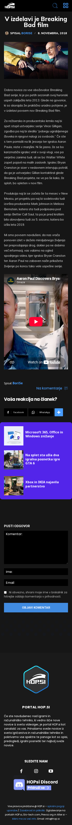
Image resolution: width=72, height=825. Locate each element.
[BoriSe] (7, 33)
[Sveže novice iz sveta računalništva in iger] (23, 5)
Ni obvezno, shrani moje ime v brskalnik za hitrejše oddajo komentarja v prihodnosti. (35, 594)
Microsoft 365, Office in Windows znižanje (44, 434)
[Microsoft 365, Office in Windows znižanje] (13, 435)
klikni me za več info (24, 818)
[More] (59, 412)
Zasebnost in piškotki (32, 810)
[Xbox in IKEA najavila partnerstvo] (13, 485)
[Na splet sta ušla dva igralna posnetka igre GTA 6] (13, 460)
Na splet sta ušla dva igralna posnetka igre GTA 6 (42, 459)
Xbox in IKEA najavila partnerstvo (42, 484)
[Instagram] (36, 771)
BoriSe (26, 33)
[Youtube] (50, 771)
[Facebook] (21, 771)
